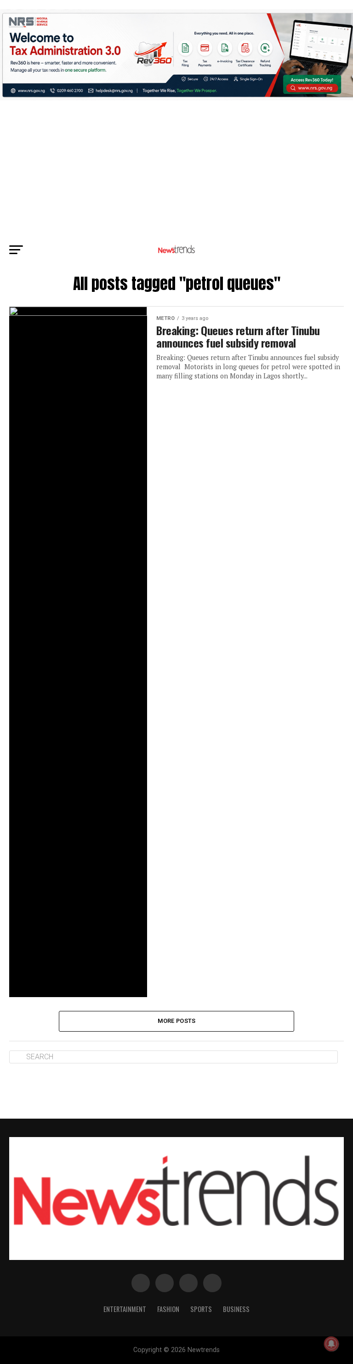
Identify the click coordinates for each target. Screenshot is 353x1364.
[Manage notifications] (331, 1343)
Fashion (168, 1309)
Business (236, 1309)
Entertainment (124, 1309)
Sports (201, 1309)
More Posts (177, 1020)
